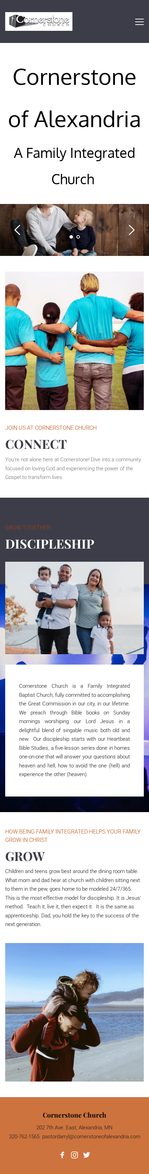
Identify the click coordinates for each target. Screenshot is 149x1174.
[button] (139, 21)
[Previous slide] (17, 229)
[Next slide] (131, 229)
